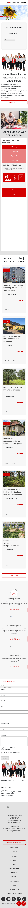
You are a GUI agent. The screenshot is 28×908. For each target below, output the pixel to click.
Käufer (14, 856)
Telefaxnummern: (5, 723)
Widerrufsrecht (14, 881)
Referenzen (14, 860)
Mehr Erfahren (14, 610)
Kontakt (14, 872)
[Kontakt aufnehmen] (18, 903)
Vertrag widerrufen (14, 842)
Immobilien (14, 852)
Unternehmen (14, 868)
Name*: (3, 695)
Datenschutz (14, 889)
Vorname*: (3, 689)
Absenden (4, 758)
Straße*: (3, 700)
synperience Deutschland (12, 905)
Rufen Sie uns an (14, 102)
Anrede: (3, 685)
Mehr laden (14, 575)
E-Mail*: (3, 729)
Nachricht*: (3, 735)
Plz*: (2, 706)
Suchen (14, 44)
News (14, 864)
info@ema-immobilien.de (14, 820)
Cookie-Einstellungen (14, 893)
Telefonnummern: (5, 717)
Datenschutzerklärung (15, 752)
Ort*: (2, 712)
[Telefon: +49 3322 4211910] (23, 903)
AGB (14, 885)
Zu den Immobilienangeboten (14, 639)
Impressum (14, 877)
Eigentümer (14, 847)
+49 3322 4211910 (6, 787)
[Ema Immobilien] (14, 2)
